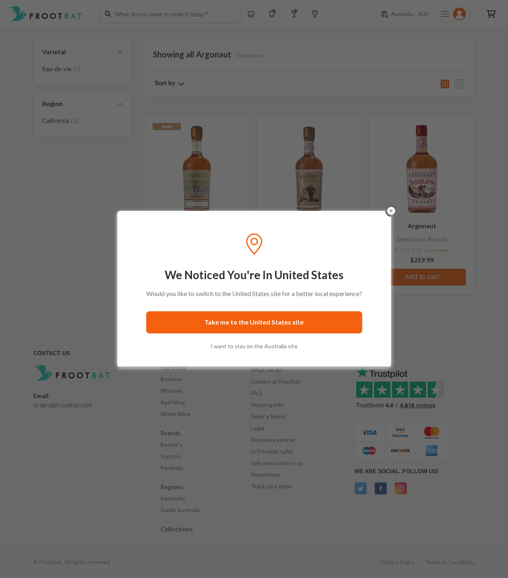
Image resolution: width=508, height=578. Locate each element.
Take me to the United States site (254, 322)
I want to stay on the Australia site (254, 346)
